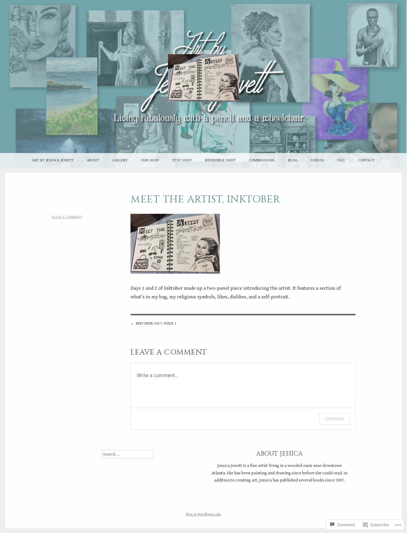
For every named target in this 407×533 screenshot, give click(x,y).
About (93, 160)
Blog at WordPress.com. (203, 514)
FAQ (341, 160)
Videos (317, 160)
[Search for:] (127, 454)
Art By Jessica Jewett (53, 160)
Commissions (262, 160)
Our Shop (150, 160)
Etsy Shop (182, 160)
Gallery (120, 160)
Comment (334, 418)
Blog (293, 160)
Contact (366, 160)
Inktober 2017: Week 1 (156, 323)
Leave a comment (67, 217)
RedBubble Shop (220, 160)
